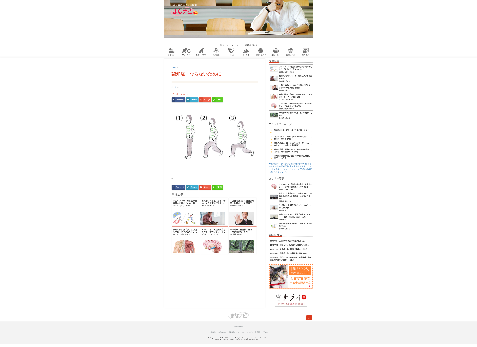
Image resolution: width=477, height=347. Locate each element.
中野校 (306, 163)
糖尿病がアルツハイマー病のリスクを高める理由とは (213, 202)
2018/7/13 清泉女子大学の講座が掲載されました (289, 245)
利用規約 (265, 332)
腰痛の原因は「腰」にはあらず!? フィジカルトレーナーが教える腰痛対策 (185, 232)
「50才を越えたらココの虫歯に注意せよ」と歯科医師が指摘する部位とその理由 (242, 203)
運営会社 (213, 332)
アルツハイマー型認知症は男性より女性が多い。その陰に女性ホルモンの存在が (213, 232)
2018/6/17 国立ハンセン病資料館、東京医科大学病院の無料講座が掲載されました (290, 258)
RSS (258, 332)
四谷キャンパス (280, 172)
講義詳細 (277, 166)
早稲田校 (285, 166)
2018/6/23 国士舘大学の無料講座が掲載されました (290, 253)
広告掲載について (234, 332)
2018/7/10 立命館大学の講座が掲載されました (289, 249)
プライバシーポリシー (248, 332)
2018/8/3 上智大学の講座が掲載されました (287, 241)
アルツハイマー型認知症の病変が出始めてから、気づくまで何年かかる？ (185, 203)
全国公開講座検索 (238, 326)
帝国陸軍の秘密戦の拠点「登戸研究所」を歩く (241, 230)
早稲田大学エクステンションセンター (286, 163)
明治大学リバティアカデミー (284, 169)
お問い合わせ (222, 332)
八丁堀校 (302, 169)
